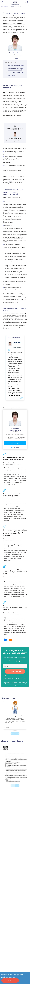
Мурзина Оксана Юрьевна (15, 52)
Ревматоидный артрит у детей (13, 716)
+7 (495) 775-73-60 (15, 661)
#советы (16, 58)
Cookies (15, 974)
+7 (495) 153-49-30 (15, 447)
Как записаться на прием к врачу (16, 72)
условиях (5, 682)
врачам (10, 180)
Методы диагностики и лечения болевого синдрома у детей (16, 69)
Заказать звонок (15, 671)
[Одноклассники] (10, 640)
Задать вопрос (15, 443)
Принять (10, 980)
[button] (13, 733)
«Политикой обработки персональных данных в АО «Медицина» (15, 684)
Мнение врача (11, 75)
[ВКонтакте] (5, 640)
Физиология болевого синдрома (16, 65)
